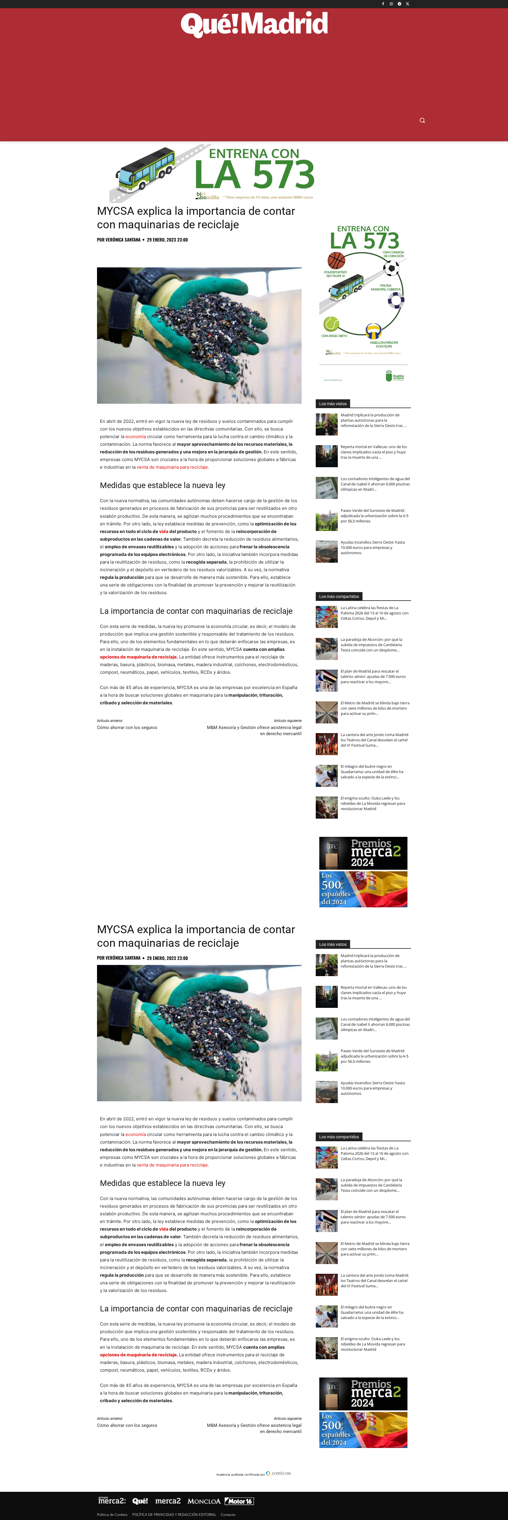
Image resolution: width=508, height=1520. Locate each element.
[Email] (184, 253)
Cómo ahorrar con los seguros (127, 727)
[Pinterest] (130, 253)
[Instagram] (391, 4)
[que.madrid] (254, 25)
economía (136, 436)
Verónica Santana (123, 239)
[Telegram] (399, 4)
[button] (422, 120)
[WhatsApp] (143, 253)
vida (163, 531)
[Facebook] (383, 4)
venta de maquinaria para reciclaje (172, 467)
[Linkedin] (170, 253)
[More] (198, 253)
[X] (407, 4)
